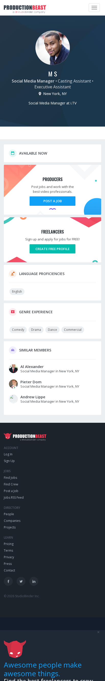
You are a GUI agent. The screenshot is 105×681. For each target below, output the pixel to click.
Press (8, 564)
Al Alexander (32, 366)
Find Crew (11, 484)
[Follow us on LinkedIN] (33, 581)
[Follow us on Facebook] (8, 581)
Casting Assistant (74, 81)
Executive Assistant (52, 87)
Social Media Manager (33, 81)
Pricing (9, 544)
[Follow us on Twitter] (21, 581)
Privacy (9, 557)
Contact (9, 570)
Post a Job (52, 201)
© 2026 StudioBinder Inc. (22, 596)
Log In (8, 454)
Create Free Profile (52, 249)
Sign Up (9, 461)
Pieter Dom (31, 381)
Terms (8, 550)
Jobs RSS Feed (14, 497)
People (9, 514)
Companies (12, 521)
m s (52, 73)
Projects (10, 527)
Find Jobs (10, 477)
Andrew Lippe (32, 396)
